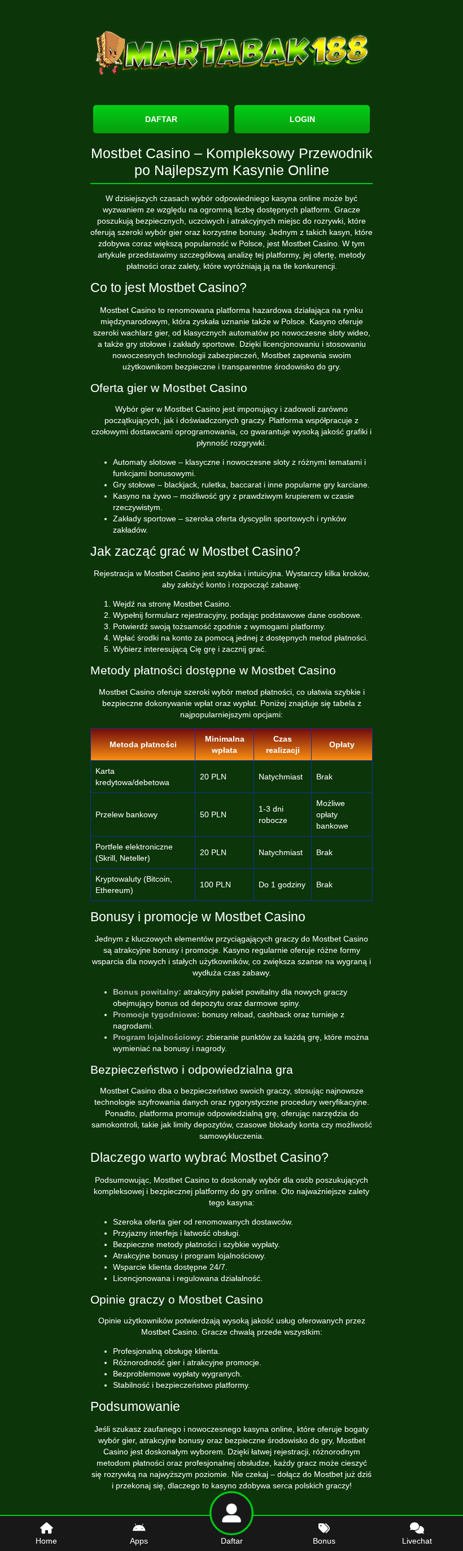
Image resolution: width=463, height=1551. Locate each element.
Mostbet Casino (310, 243)
